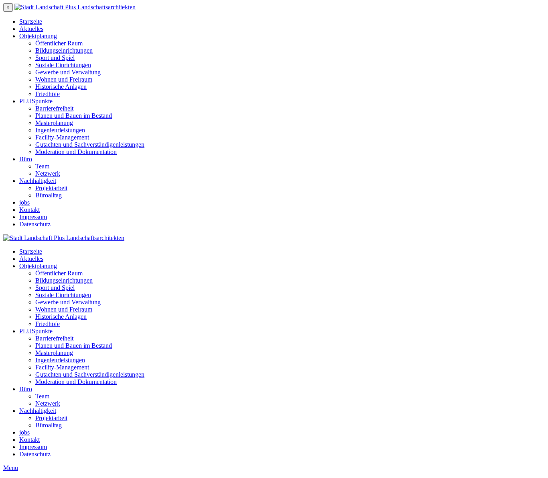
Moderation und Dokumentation (76, 151)
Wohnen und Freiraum (63, 79)
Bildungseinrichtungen (64, 50)
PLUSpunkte (36, 101)
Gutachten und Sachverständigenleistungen (89, 144)
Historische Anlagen (61, 86)
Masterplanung (54, 122)
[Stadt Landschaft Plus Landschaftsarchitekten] (75, 7)
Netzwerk (47, 173)
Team (42, 166)
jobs (24, 202)
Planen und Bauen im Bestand (73, 115)
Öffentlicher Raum (59, 43)
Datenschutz (35, 224)
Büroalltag (48, 195)
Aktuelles (31, 28)
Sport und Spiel (55, 57)
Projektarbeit (51, 188)
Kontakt (29, 209)
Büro (25, 159)
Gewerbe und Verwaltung (68, 72)
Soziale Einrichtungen (63, 65)
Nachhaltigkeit (37, 180)
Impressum (33, 216)
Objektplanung (38, 36)
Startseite (30, 21)
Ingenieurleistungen (60, 130)
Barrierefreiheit (54, 108)
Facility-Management (62, 137)
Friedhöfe (47, 93)
